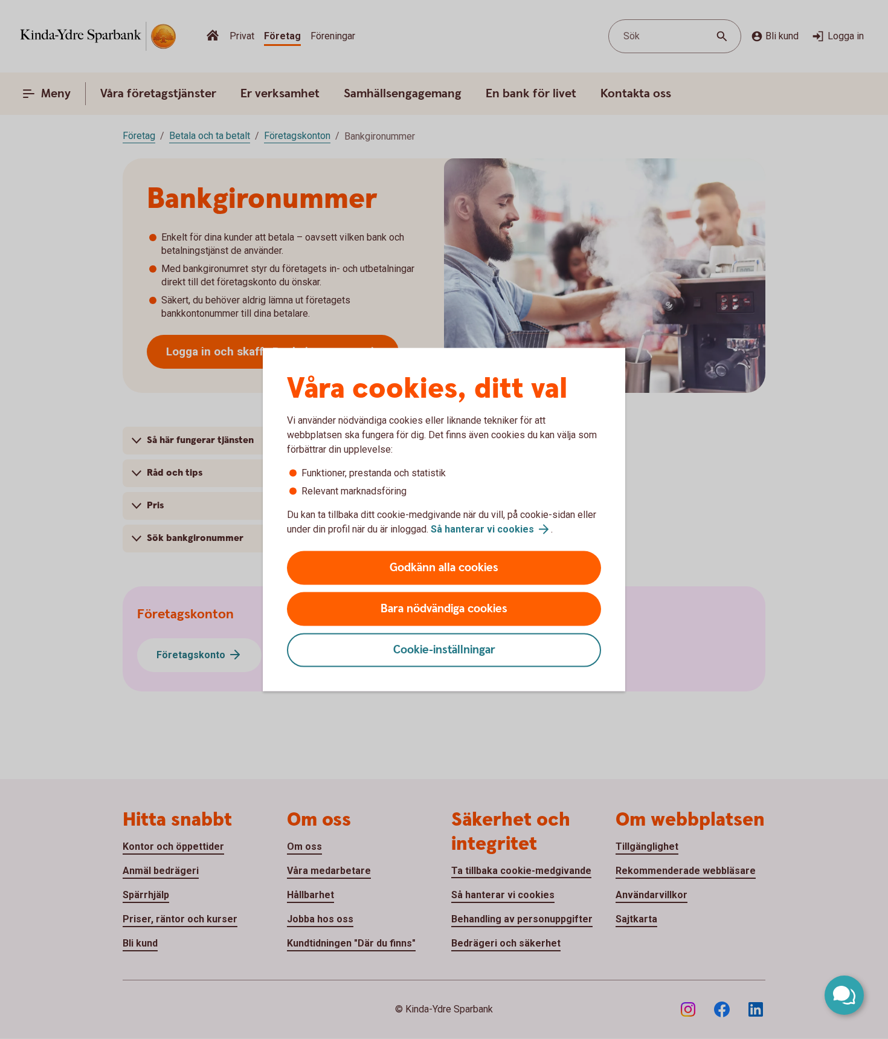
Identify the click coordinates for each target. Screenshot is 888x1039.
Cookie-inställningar (444, 650)
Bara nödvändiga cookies (444, 609)
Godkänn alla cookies (444, 567)
